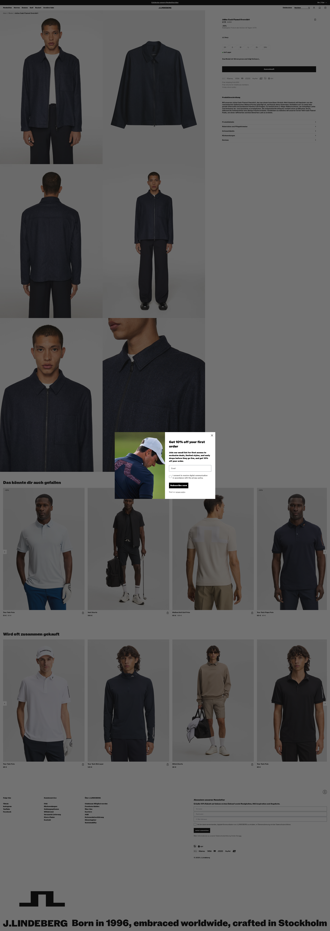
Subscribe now (178, 485)
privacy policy (180, 492)
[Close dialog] (212, 435)
